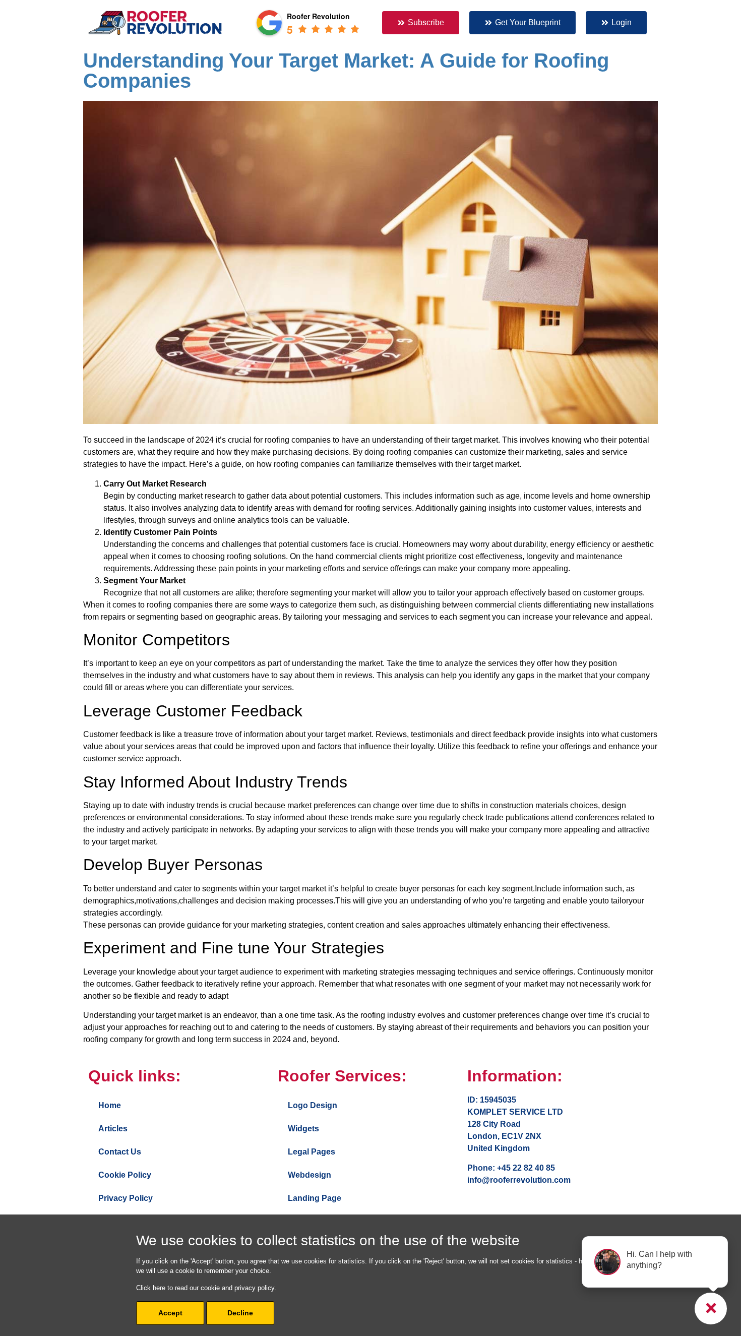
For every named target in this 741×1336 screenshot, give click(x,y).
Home (109, 1105)
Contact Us (119, 1151)
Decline (240, 1313)
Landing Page (314, 1198)
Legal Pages (311, 1151)
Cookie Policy (124, 1175)
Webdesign (309, 1175)
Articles (113, 1128)
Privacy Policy (125, 1198)
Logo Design (312, 1105)
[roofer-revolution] (155, 23)
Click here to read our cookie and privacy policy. (206, 1288)
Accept (170, 1313)
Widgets (303, 1128)
